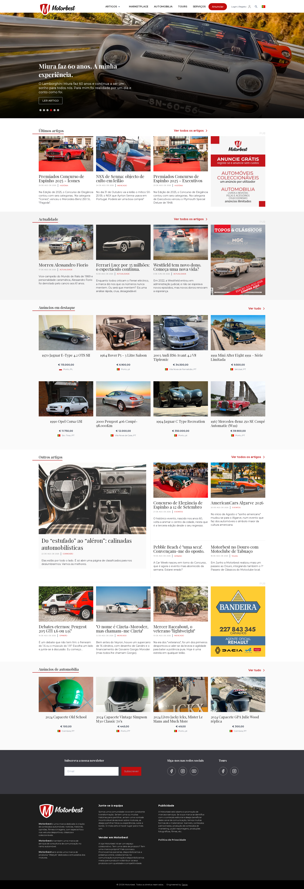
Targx (185, 884)
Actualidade (66, 269)
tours (235, 556)
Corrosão (68, 554)
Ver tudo (254, 308)
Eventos (178, 512)
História (64, 185)
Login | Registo (238, 6)
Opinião (178, 556)
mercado (122, 185)
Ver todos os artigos (189, 130)
